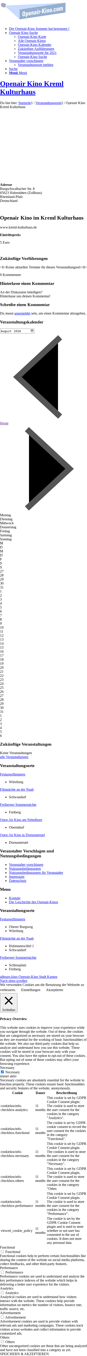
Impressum (16, 877)
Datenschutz (17, 881)
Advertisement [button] (10, 1313)
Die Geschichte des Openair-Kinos (33, 902)
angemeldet (22, 313)
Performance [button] (9, 1268)
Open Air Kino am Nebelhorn (21, 820)
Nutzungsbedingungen (25, 868)
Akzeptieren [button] (54, 990)
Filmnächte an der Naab (17, 789)
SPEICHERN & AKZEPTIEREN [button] (24, 1354)
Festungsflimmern (12, 774)
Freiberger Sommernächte (18, 805)
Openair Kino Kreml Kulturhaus (32, 88)
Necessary (12, 1072)
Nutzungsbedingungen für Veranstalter (36, 873)
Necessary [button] (7, 1068)
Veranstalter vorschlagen (26, 864)
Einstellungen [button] (30, 990)
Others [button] (4, 1337)
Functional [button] (7, 1247)
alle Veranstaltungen (14, 757)
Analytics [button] (6, 1288)
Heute (4, 423)
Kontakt (14, 898)
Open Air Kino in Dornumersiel (22, 835)
